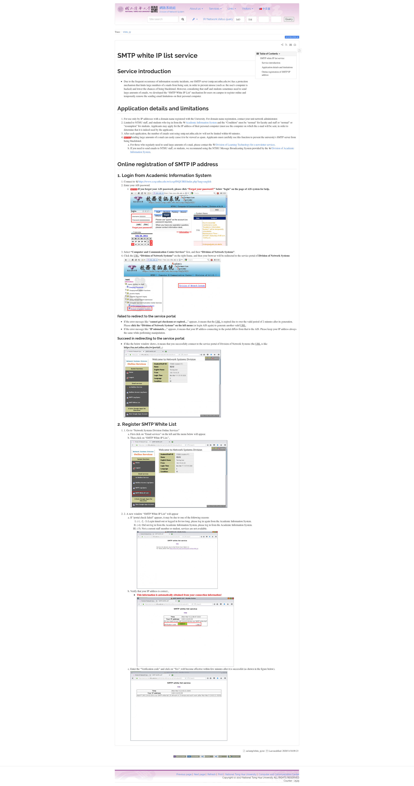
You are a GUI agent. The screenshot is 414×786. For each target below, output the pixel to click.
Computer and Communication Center (279, 774)
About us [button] (195, 8)
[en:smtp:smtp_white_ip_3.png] (178, 705)
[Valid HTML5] (207, 756)
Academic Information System (201, 122)
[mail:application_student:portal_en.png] (178, 218)
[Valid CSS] (221, 756)
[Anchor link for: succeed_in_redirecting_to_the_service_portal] (186, 338)
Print (220, 774)
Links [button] (231, 8)
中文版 (266, 8)
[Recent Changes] (286, 44)
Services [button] (214, 8)
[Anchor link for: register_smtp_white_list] (178, 424)
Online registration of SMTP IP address (276, 73)
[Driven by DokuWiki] (234, 756)
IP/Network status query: (218, 19)
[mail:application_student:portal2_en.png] (172, 284)
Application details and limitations (277, 67)
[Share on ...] (282, 44)
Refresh (211, 774)
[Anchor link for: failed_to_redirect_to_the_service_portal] (177, 316)
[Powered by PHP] (194, 756)
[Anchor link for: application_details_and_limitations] (211, 108)
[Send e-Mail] (290, 44)
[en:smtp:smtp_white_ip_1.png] (178, 473)
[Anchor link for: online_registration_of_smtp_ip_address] (220, 163)
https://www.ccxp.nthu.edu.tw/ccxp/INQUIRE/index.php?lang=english (175, 181)
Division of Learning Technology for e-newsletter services (245, 144)
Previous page (183, 774)
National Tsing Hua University (240, 774)
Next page (199, 774)
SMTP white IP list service (272, 58)
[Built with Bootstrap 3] (180, 756)
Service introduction (271, 62)
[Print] (295, 44)
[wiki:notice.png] (127, 137)
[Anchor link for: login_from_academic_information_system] (213, 175)
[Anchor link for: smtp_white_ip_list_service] (201, 55)
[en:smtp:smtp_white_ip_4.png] (177, 559)
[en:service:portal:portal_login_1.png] (172, 383)
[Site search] (183, 19)
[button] (195, 19)
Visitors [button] (246, 8)
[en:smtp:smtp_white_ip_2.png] (185, 631)
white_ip (127, 31)
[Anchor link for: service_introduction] (173, 70)
